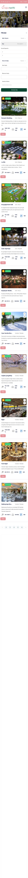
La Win (3, 162)
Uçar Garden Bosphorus (7, 333)
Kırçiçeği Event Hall (7, 204)
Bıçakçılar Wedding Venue (7, 290)
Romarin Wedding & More (7, 118)
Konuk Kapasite (4, 48)
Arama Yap (14, 89)
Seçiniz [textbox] (22, 38)
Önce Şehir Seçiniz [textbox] (20, 43)
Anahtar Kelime (5, 81)
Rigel (2, 419)
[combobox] (14, 38)
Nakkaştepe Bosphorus (7, 504)
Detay (3, 134)
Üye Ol (25, 1)
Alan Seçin (4, 65)
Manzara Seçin (5, 73)
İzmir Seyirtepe (5, 248)
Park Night (4, 463)
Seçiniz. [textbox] (22, 60)
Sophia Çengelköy (6, 375)
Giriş (21, 1)
